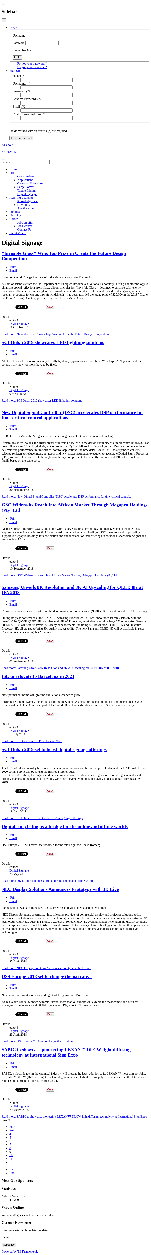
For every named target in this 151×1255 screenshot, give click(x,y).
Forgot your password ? (32, 63)
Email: (17, 106)
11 (10, 1158)
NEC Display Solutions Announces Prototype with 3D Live (60, 889)
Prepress (14, 211)
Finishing (15, 215)
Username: (19, 83)
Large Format (25, 187)
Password (19, 43)
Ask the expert (26, 208)
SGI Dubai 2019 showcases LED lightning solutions (53, 342)
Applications (25, 180)
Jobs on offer (25, 222)
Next (12, 1169)
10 (11, 1155)
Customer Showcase (30, 183)
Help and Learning (21, 197)
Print (12, 172)
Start (12, 1126)
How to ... (23, 204)
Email (13, 270)
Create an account (21, 138)
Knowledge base (27, 201)
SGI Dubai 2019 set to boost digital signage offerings (54, 749)
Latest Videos (17, 233)
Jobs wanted (25, 226)
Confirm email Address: (27, 114)
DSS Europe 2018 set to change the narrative (47, 976)
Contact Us (24, 229)
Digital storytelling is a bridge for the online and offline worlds (65, 826)
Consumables (25, 176)
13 (11, 1165)
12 (11, 1162)
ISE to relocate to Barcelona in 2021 (38, 676)
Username (19, 35)
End (12, 1173)
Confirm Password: (25, 99)
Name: (17, 75)
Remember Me (22, 50)
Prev (12, 1130)
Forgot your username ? (32, 67)
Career (13, 219)
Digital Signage (27, 194)
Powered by (20, 1251)
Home (13, 169)
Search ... (7, 162)
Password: (19, 91)
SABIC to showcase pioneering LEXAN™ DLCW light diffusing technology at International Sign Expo (66, 1052)
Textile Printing (26, 190)
